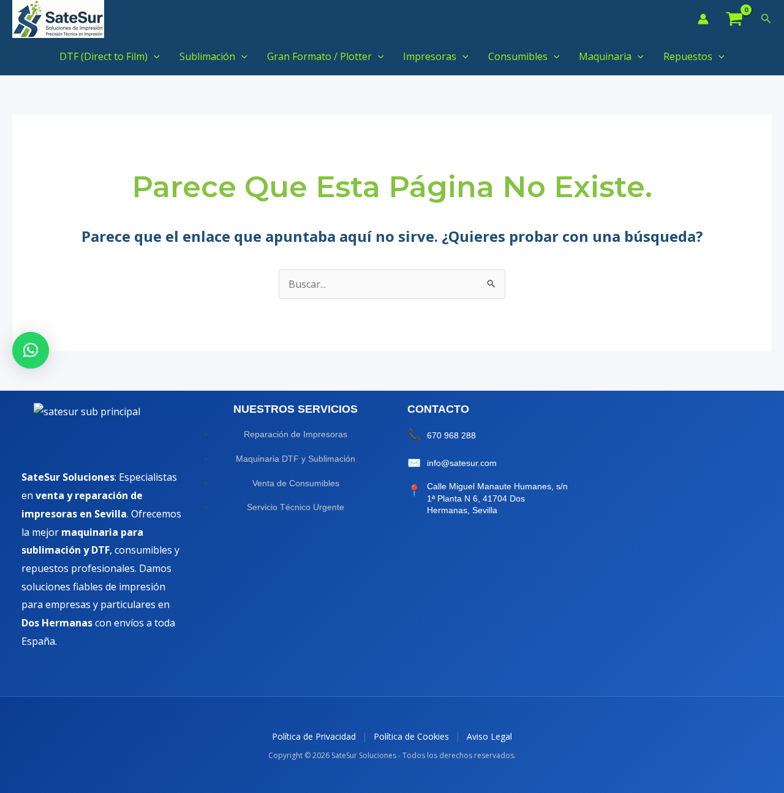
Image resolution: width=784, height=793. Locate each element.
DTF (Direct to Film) (103, 56)
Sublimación (207, 56)
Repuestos (687, 56)
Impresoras (429, 56)
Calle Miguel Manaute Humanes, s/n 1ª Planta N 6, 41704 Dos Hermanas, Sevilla (497, 498)
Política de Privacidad (314, 736)
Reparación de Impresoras (295, 434)
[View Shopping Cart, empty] (734, 19)
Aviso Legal (489, 736)
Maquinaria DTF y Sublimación (295, 459)
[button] (766, 19)
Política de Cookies (411, 736)
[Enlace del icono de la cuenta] (703, 18)
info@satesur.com (462, 463)
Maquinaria (605, 56)
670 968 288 (451, 435)
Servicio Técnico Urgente (295, 507)
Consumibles (518, 56)
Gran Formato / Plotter (319, 56)
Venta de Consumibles (295, 483)
